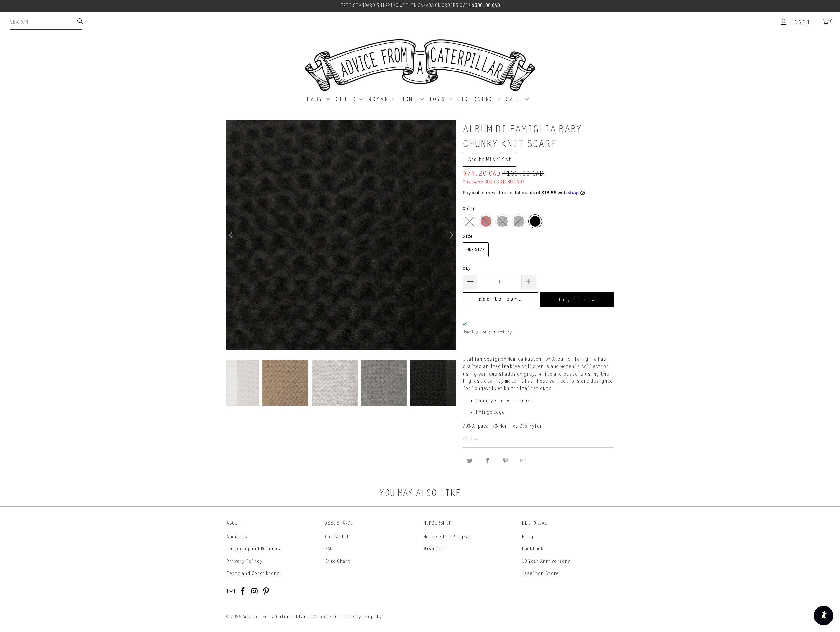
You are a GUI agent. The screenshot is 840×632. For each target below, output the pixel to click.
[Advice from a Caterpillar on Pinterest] (266, 591)
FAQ (329, 549)
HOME (410, 99)
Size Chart (338, 561)
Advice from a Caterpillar (274, 617)
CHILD (347, 99)
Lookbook (533, 549)
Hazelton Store (540, 573)
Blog (527, 537)
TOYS (438, 99)
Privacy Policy (244, 561)
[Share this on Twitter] (470, 461)
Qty (467, 268)
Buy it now (577, 300)
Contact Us (338, 537)
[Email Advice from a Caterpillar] (231, 591)
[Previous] (231, 235)
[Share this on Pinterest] (505, 461)
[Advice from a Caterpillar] (420, 65)
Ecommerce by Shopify (355, 617)
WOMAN (379, 99)
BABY (316, 99)
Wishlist (434, 549)
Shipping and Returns (253, 549)
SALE (515, 99)
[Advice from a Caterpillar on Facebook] (243, 591)
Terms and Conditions (253, 573)
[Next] (451, 235)
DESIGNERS (476, 99)
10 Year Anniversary (546, 561)
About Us (236, 537)
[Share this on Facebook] (487, 461)
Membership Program (447, 537)
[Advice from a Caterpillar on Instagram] (255, 591)
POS (314, 617)
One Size (475, 249)
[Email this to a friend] (523, 461)
